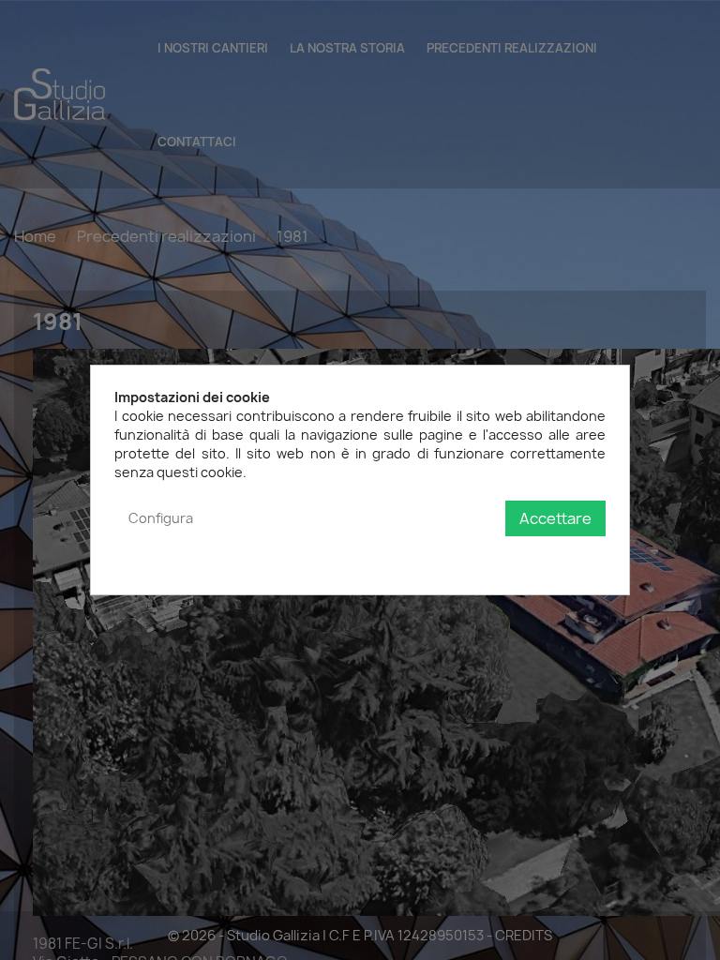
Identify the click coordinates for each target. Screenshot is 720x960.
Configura (160, 518)
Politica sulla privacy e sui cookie (503, 556)
